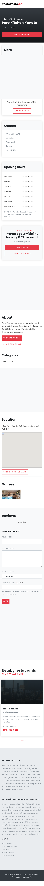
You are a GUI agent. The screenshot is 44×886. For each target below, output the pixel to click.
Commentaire (8, 548)
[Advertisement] (22, 288)
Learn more (22, 247)
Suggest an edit (12, 338)
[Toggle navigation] (40, 4)
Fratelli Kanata (10, 708)
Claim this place (12, 344)
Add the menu (22, 111)
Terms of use (8, 855)
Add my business (9, 846)
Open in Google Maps (14, 472)
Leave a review (22, 34)
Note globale (8, 572)
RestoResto (12, 4)
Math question (9, 583)
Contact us (7, 849)
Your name (7, 537)
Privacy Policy (8, 852)
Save (5, 601)
